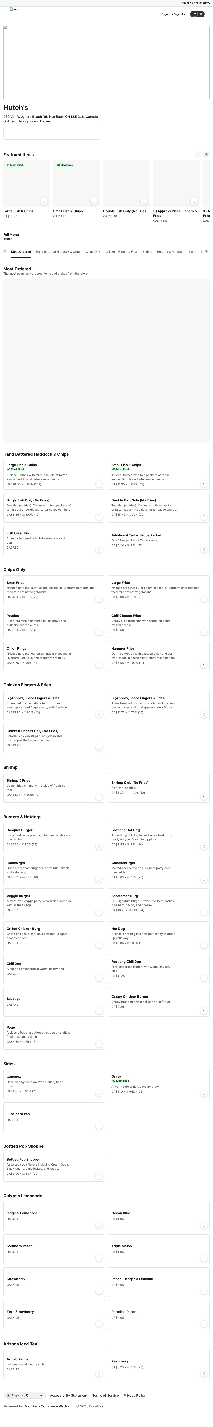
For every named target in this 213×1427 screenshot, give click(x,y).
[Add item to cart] (44, 201)
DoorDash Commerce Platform (48, 1406)
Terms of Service (105, 1395)
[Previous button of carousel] (198, 154)
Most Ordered (21, 251)
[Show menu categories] (4, 251)
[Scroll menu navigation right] (206, 251)
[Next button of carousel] (206, 154)
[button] (26, 190)
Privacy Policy (135, 1395)
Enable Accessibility (196, 3)
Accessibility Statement (68, 1395)
